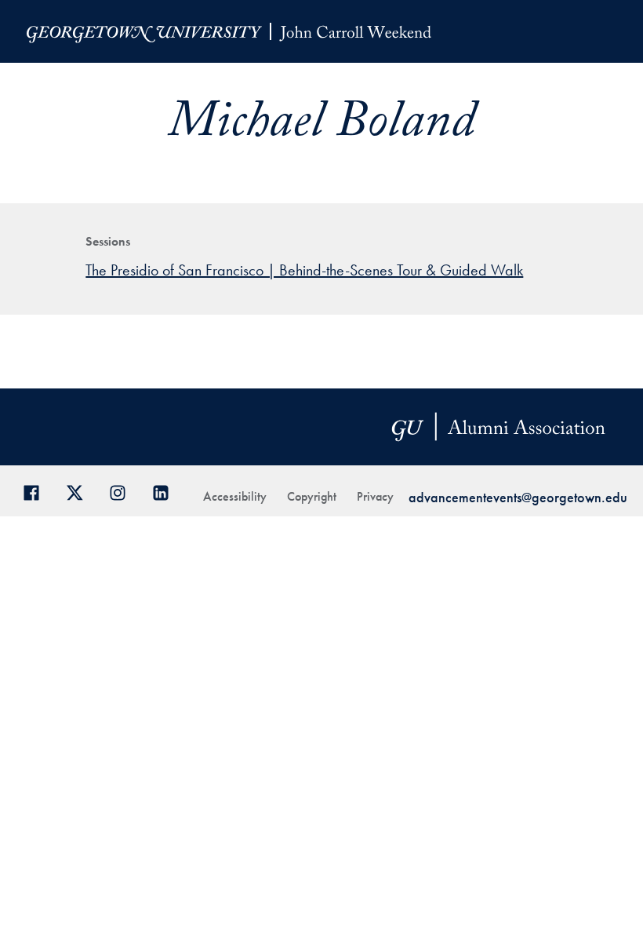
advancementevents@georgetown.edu (518, 497)
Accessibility (235, 496)
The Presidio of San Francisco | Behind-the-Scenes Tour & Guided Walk (304, 270)
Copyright (311, 496)
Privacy (375, 496)
